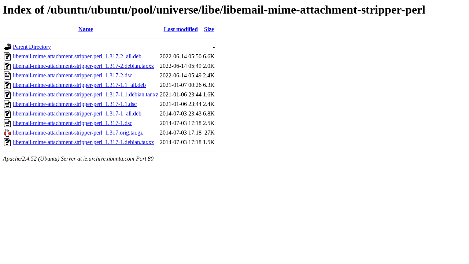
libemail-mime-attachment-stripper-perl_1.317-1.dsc (72, 123)
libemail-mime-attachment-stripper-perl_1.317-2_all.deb (77, 56)
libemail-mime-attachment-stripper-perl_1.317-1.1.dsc (75, 104)
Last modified (181, 29)
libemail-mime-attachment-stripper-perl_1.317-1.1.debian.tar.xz (85, 94)
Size (209, 29)
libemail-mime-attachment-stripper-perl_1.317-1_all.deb (77, 113)
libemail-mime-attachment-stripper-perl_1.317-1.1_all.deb (79, 85)
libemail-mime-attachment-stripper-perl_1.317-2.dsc (72, 75)
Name (85, 29)
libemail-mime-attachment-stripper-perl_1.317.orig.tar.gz (78, 132)
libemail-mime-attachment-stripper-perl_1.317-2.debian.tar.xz (83, 66)
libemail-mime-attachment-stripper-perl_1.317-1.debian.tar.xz (83, 142)
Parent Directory (32, 47)
